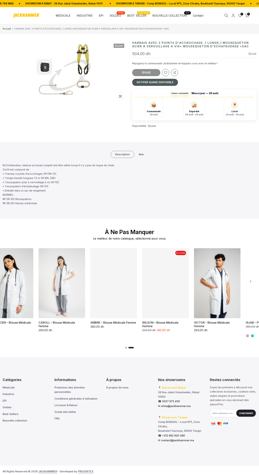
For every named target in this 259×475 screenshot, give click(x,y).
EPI (101, 15)
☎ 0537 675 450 (169, 401)
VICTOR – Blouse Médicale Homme (178, 324)
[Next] (250, 281)
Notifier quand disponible (155, 82)
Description (122, 154)
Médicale (9, 387)
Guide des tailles (65, 412)
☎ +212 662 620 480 (171, 435)
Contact (198, 15)
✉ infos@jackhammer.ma (174, 406)
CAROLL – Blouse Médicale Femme (23, 324)
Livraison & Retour (66, 405)
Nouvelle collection (15, 420)
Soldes (7, 407)
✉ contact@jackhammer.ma (176, 440)
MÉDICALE (63, 15)
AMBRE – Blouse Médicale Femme (79, 322)
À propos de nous (117, 387)
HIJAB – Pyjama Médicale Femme (234, 322)
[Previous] (8, 281)
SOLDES (117, 15)
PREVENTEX (86, 471)
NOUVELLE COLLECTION (170, 15)
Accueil (7, 28)
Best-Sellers (10, 414)
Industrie (8, 394)
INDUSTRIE (85, 15)
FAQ (57, 418)
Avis (141, 154)
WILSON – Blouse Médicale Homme (126, 324)
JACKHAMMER (47, 471)
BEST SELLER (138, 15)
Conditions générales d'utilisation (75, 398)
